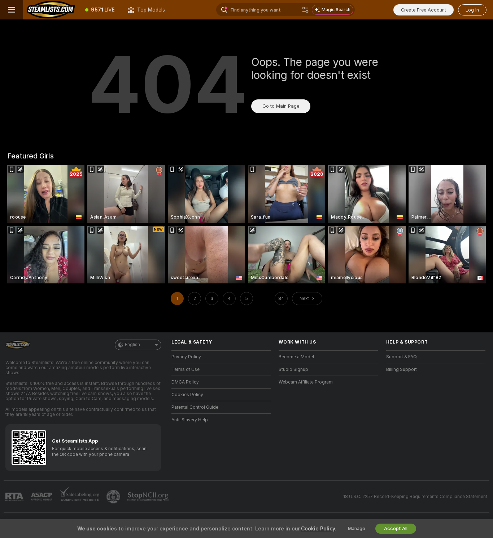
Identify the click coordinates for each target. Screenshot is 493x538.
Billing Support (401, 369)
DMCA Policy (185, 382)
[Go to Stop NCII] (148, 496)
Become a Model (296, 356)
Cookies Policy (187, 394)
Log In (472, 10)
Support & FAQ (401, 356)
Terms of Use (185, 369)
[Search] (305, 10)
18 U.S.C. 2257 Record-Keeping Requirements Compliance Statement (415, 496)
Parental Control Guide (194, 407)
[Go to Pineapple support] (114, 496)
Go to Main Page (280, 106)
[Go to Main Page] (51, 9)
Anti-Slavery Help (189, 419)
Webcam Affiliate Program (306, 382)
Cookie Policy (318, 529)
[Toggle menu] (11, 9)
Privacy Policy (186, 356)
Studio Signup (293, 369)
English (132, 344)
